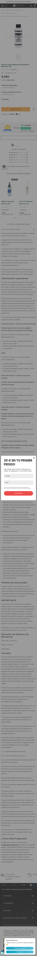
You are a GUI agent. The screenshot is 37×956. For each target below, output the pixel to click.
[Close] (34, 458)
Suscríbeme (18, 493)
